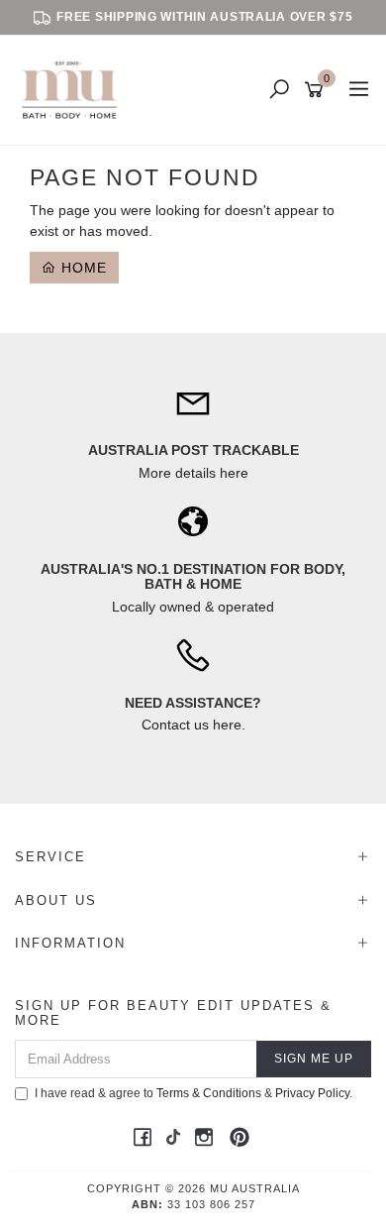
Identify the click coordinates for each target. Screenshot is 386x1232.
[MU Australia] (74, 89)
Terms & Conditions (208, 1093)
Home (81, 268)
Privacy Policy (312, 1093)
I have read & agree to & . (193, 1093)
